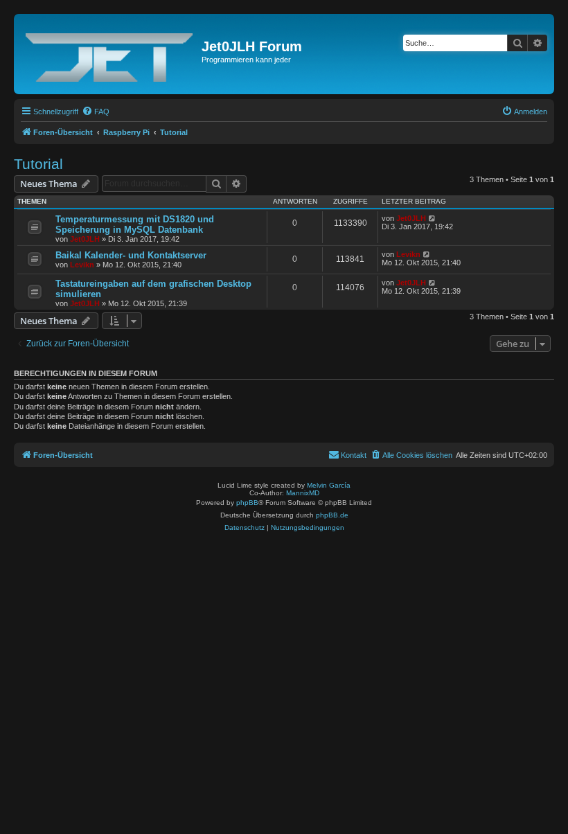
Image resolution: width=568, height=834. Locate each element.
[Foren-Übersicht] (109, 54)
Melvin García (328, 485)
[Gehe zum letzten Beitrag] (432, 218)
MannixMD (302, 493)
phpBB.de (332, 515)
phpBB (247, 502)
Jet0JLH (85, 239)
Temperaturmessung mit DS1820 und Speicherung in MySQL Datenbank (134, 224)
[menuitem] (95, 111)
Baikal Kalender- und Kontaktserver (130, 255)
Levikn (82, 264)
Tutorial (38, 164)
